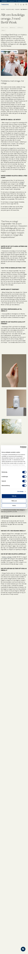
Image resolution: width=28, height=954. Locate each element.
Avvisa (14, 505)
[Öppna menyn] (26, 4)
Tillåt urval (14, 500)
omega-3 (22, 182)
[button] (18, 4)
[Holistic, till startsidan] (5, 4)
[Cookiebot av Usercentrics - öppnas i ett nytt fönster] (20, 447)
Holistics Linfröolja (7, 557)
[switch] (24, 476)
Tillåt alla (14, 496)
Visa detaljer (20, 491)
